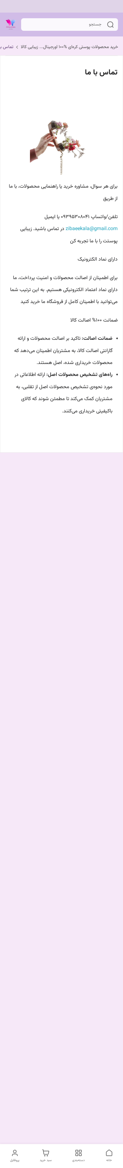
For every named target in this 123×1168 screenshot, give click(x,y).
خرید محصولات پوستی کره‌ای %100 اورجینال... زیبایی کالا (69, 47)
